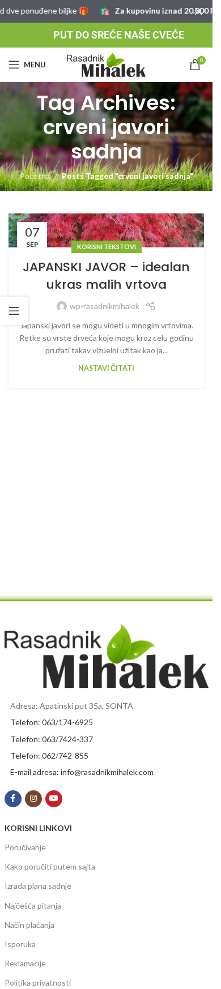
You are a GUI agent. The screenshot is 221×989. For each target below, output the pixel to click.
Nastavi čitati (106, 368)
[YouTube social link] (53, 798)
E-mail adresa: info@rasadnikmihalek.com (82, 772)
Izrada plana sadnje (38, 885)
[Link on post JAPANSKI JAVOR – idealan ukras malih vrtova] (106, 230)
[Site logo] (106, 63)
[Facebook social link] (13, 798)
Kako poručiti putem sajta (50, 866)
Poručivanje (25, 847)
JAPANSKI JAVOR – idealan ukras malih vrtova (106, 275)
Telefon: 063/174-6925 (51, 722)
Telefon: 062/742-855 (49, 755)
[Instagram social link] (33, 798)
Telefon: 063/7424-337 (51, 739)
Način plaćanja (29, 925)
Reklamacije (25, 963)
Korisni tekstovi (106, 246)
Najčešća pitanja (33, 905)
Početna (35, 176)
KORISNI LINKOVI (38, 828)
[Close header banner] (198, 11)
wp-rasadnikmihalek (104, 306)
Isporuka (20, 944)
